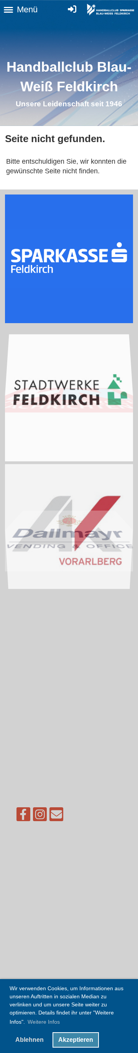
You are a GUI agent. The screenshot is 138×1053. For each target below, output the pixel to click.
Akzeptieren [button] (75, 1039)
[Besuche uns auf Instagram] (40, 816)
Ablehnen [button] (29, 1039)
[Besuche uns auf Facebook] (23, 816)
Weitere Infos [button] (44, 1022)
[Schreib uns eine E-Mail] (56, 816)
